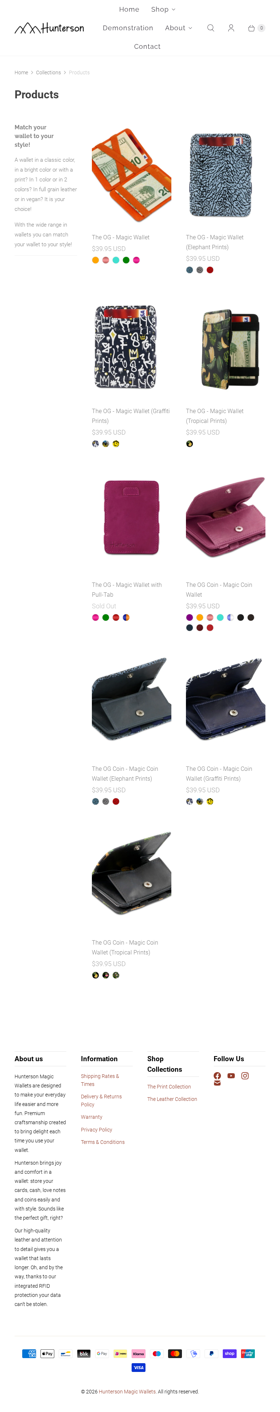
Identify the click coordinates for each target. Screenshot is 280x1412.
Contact (147, 46)
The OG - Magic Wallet (120, 237)
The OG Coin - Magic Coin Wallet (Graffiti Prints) (219, 773)
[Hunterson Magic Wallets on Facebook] (221, 1075)
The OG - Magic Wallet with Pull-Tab (127, 589)
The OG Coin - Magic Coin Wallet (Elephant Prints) (125, 773)
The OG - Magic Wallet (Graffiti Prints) (131, 416)
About (175, 28)
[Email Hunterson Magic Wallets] (221, 1083)
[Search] (211, 28)
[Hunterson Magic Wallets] (49, 27)
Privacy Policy (96, 1130)
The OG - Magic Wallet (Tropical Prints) (215, 416)
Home (129, 9)
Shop (160, 9)
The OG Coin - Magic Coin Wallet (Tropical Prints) (125, 947)
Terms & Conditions (103, 1142)
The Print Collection (169, 1087)
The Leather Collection (172, 1099)
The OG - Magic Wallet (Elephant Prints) (215, 242)
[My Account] (231, 28)
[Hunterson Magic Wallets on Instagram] (248, 1075)
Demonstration (128, 28)
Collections (48, 72)
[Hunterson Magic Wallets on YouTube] (234, 1075)
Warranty (91, 1117)
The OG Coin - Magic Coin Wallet (219, 589)
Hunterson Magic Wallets (127, 1392)
